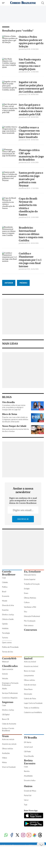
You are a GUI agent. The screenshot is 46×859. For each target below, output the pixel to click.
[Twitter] (17, 835)
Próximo (23, 283)
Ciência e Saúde (8, 619)
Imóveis (5, 674)
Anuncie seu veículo (9, 744)
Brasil (4, 591)
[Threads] (40, 835)
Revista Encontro (29, 762)
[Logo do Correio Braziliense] (23, 2)
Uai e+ (26, 800)
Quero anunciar (7, 669)
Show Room (28, 689)
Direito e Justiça (8, 615)
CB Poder (27, 751)
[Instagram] (23, 835)
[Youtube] (29, 835)
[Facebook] (11, 835)
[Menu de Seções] (3, 3)
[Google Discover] (34, 835)
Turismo (5, 638)
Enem (26, 593)
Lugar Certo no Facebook (33, 703)
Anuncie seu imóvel (31, 666)
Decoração (28, 694)
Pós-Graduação (29, 621)
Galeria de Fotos (30, 698)
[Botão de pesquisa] (42, 3)
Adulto (4, 689)
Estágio (27, 589)
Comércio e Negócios (10, 698)
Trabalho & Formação (32, 584)
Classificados (10, 666)
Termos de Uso (7, 652)
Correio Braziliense (8, 573)
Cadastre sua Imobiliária (33, 712)
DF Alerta (27, 742)
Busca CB (5, 719)
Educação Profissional (32, 616)
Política (4, 587)
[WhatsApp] (6, 835)
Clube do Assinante (9, 724)
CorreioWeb (9, 658)
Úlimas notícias (29, 680)
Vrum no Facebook (9, 767)
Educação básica (30, 575)
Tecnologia (6, 633)
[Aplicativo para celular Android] (33, 824)
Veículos (5, 678)
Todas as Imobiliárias (31, 708)
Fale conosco (28, 625)
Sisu (25, 612)
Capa (4, 578)
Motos (4, 762)
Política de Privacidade (10, 647)
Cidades (5, 582)
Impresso (7, 702)
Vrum (5, 736)
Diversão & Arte (8, 605)
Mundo (4, 601)
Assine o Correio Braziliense (8, 729)
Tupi (25, 805)
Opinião (5, 624)
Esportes (5, 610)
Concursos (30, 629)
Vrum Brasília (29, 756)
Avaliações (6, 753)
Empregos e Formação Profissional (10, 684)
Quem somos (7, 642)
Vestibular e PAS (30, 607)
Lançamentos (29, 675)
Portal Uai (27, 795)
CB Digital (5, 714)
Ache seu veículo (8, 739)
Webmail (5, 662)
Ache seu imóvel (30, 662)
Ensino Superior (29, 579)
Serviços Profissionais (10, 693)
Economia (5, 596)
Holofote (5, 628)
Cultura (27, 602)
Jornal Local (28, 747)
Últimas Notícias (30, 598)
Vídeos (4, 758)
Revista (27, 771)
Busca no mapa (29, 671)
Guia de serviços (30, 685)
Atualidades (28, 776)
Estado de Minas (30, 791)
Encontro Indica (29, 780)
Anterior (9, 283)
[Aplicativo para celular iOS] (33, 816)
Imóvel (28, 658)
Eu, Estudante (32, 571)
